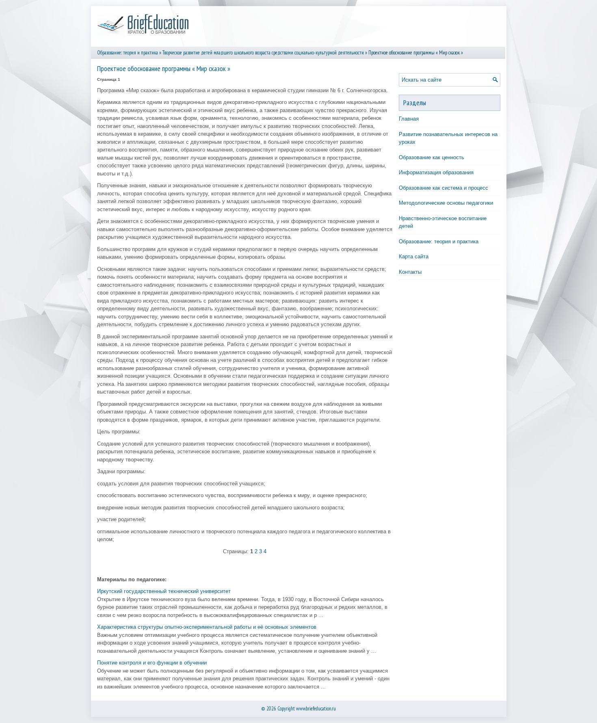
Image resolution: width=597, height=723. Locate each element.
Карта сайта (413, 256)
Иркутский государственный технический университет (164, 591)
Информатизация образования (436, 172)
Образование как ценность (431, 157)
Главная (409, 119)
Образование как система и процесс (443, 188)
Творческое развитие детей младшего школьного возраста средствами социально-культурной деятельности (263, 52)
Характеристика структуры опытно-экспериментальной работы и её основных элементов (206, 627)
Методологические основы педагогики (446, 203)
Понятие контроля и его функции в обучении (152, 663)
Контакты (410, 272)
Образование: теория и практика (127, 52)
